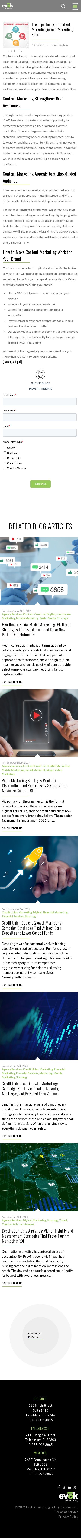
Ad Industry (39, 44)
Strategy (62, 618)
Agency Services (12, 614)
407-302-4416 (42, 1420)
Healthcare (64, 614)
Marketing (8, 618)
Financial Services (13, 916)
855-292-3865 (42, 1445)
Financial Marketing (55, 912)
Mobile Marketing (27, 618)
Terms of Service (66, 1512)
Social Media (48, 618)
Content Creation (57, 44)
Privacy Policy (68, 1517)
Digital (51, 614)
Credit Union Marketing (17, 912)
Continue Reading (12, 682)
